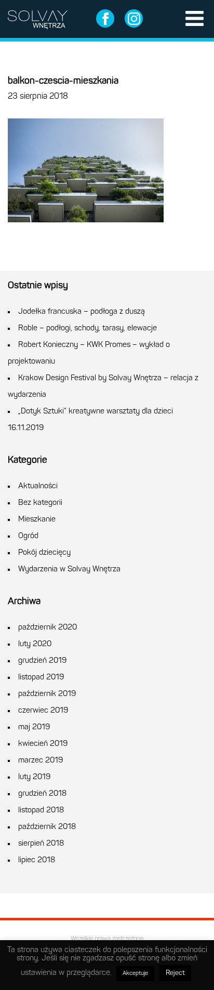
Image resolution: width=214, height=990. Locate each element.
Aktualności (38, 486)
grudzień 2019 (42, 661)
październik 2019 (47, 694)
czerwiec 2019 (43, 711)
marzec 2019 (40, 761)
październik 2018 (47, 827)
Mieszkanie (37, 520)
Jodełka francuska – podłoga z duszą (81, 312)
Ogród (28, 536)
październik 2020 (47, 628)
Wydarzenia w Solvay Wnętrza (69, 569)
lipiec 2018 (36, 860)
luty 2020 (34, 644)
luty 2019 (34, 777)
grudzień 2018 (42, 794)
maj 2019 (34, 727)
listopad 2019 (41, 677)
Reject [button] (175, 973)
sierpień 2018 (41, 844)
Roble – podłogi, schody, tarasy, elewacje (87, 328)
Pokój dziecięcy (44, 553)
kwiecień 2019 (43, 744)
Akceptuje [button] (135, 973)
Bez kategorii (40, 503)
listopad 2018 (41, 810)
